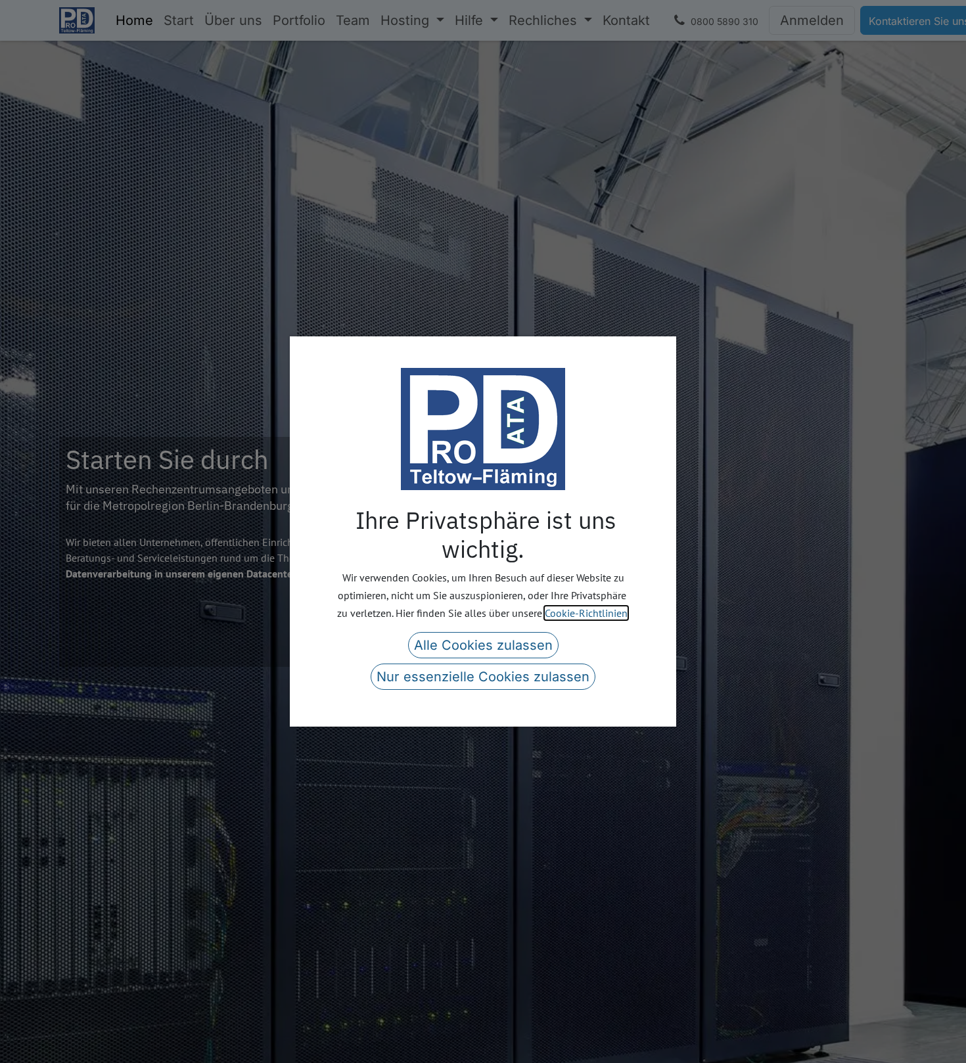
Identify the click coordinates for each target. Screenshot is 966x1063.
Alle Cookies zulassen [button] (483, 645)
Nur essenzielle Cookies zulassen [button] (483, 677)
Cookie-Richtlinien (586, 613)
